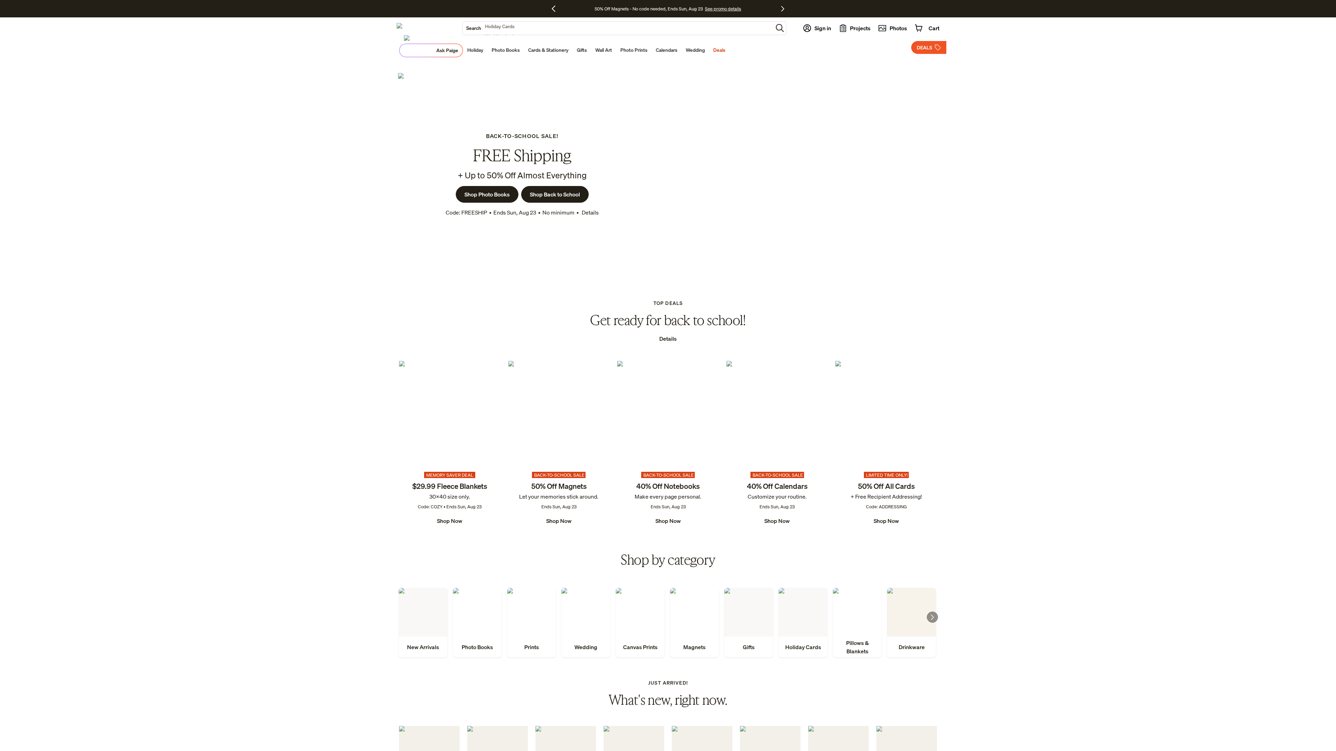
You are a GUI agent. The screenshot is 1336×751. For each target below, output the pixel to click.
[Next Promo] (782, 8)
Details (590, 212)
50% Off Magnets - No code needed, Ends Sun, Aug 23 (649, 9)
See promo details (723, 9)
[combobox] (618, 28)
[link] (450, 443)
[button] (780, 28)
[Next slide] (932, 617)
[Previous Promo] (556, 9)
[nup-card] (450, 443)
